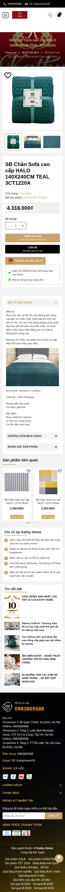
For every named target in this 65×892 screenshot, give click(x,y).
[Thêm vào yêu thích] (7, 75)
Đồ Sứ (45, 867)
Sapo (41, 852)
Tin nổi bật (13, 589)
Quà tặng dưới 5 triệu (32, 875)
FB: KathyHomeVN (23, 760)
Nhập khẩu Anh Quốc (46, 863)
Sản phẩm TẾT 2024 (17, 863)
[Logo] (36, 15)
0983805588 (29, 709)
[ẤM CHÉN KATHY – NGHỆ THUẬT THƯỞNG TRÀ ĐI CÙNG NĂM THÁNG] (12, 661)
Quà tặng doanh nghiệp (17, 871)
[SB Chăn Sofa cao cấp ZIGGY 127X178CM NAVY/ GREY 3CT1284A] (17, 482)
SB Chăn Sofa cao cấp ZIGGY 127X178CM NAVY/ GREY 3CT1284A (17, 501)
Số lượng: (11, 218)
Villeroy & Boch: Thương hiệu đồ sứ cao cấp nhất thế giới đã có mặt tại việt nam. (40, 626)
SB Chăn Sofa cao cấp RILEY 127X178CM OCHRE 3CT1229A (48, 501)
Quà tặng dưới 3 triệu (47, 871)
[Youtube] (21, 776)
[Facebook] (13, 776)
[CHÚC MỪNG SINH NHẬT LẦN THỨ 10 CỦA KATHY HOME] (12, 606)
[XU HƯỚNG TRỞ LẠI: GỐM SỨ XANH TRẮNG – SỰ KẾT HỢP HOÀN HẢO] (12, 679)
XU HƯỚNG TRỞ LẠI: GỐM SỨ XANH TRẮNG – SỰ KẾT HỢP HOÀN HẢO (40, 678)
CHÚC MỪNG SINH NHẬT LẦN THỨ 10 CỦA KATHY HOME (39, 598)
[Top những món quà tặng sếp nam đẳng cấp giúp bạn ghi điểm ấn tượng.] (12, 642)
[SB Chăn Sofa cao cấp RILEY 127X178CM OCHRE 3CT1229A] (48, 482)
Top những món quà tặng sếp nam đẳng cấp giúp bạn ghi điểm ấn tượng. (41, 640)
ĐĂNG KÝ (53, 815)
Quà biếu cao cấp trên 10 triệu (31, 879)
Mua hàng (17, 516)
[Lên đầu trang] (58, 871)
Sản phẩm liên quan (20, 460)
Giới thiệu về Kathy (26, 867)
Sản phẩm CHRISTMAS (43, 859)
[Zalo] (5, 776)
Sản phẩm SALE (15, 859)
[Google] (29, 776)
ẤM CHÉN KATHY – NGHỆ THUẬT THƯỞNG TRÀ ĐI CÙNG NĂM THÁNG (41, 659)
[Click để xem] (32, 100)
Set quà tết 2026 (20, 883)
